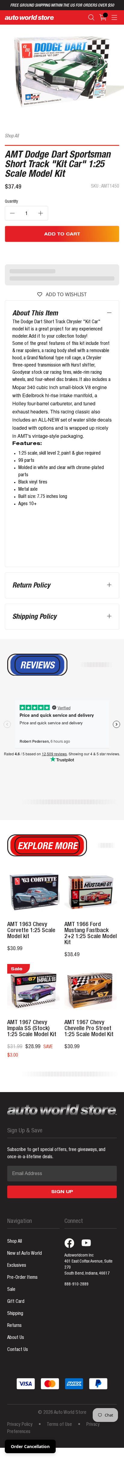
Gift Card (15, 1302)
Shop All (12, 136)
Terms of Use (59, 1425)
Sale (11, 1290)
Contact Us (17, 1350)
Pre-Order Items (22, 1277)
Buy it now (62, 252)
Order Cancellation (30, 1446)
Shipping (15, 1314)
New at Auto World (24, 1253)
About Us (15, 1338)
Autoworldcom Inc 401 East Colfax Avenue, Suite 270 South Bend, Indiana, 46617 (88, 1265)
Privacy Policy (20, 1425)
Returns (14, 1326)
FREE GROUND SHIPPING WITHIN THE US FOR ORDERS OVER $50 (62, 6)
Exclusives (16, 1265)
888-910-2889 (76, 1284)
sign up (62, 1192)
